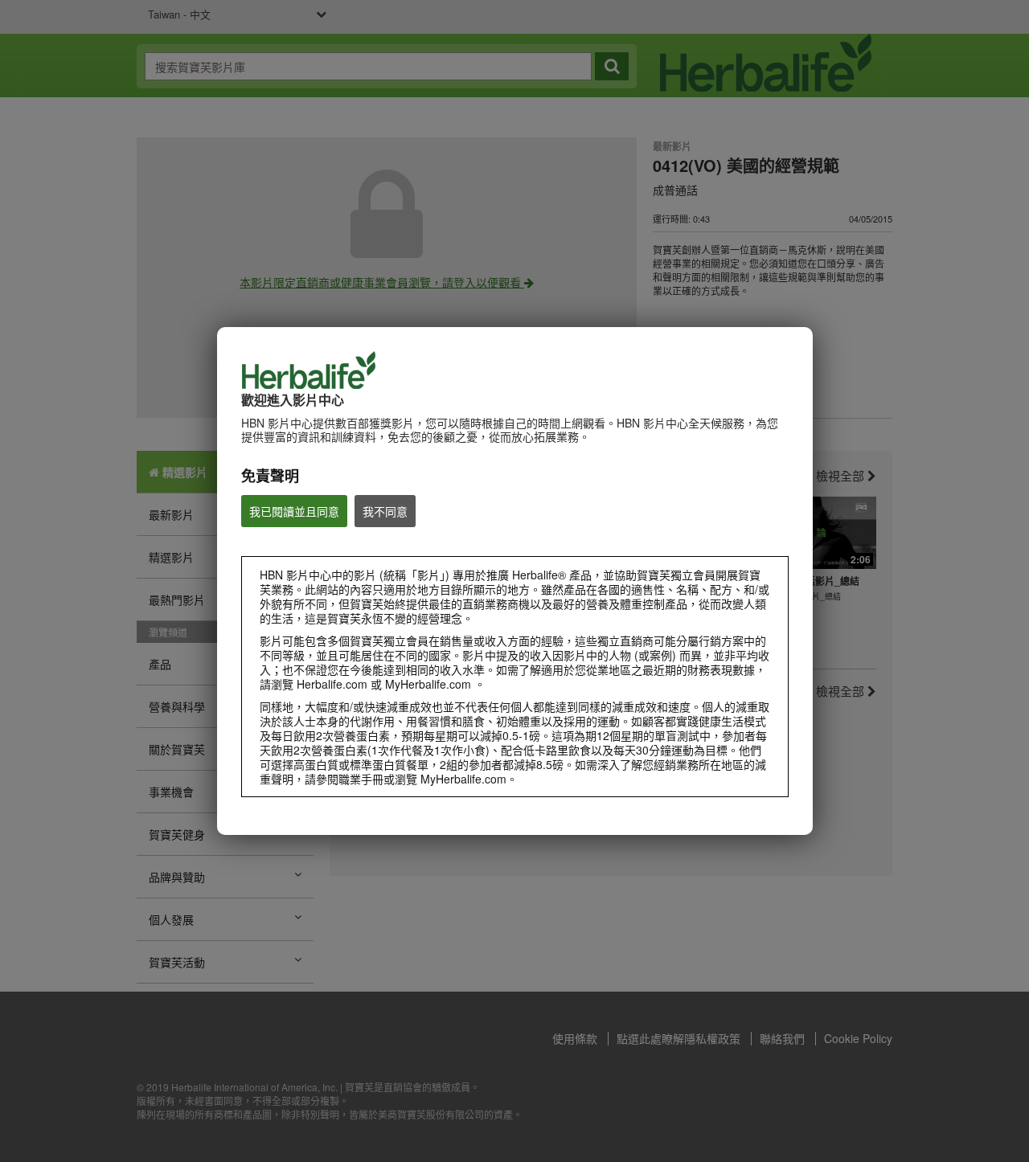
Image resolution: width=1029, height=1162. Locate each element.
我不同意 (385, 511)
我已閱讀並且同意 (294, 511)
